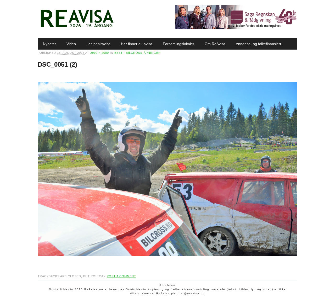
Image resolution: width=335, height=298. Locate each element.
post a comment (121, 276)
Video (71, 44)
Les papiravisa (98, 44)
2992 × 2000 (99, 52)
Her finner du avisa (136, 44)
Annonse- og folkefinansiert (258, 44)
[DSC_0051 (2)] (168, 261)
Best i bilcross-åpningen (137, 52)
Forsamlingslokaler (178, 44)
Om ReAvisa (215, 44)
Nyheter (49, 44)
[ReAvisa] (77, 27)
